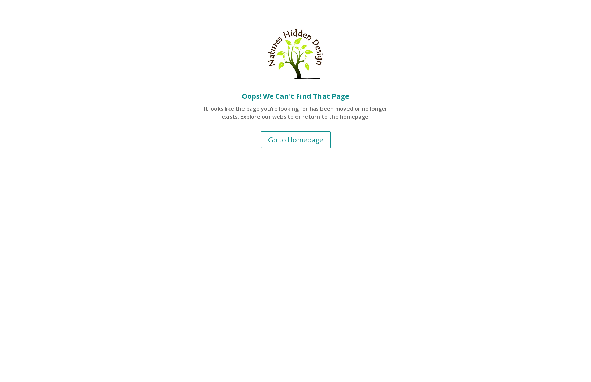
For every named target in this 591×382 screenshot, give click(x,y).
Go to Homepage (295, 139)
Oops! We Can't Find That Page (295, 96)
